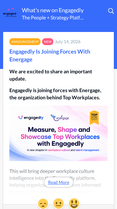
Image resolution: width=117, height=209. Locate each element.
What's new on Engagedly (53, 10)
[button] (111, 11)
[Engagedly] (11, 12)
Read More (58, 182)
